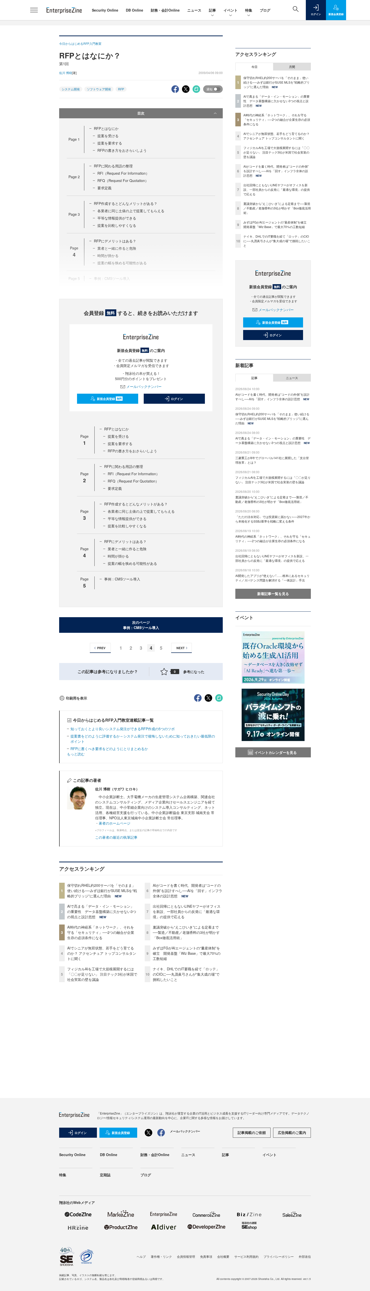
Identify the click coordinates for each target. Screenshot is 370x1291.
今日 (254, 66)
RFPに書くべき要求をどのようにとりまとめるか (109, 748)
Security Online (105, 10)
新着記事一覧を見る (273, 593)
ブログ (265, 10)
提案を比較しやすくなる (116, 225)
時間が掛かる (118, 556)
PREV (101, 648)
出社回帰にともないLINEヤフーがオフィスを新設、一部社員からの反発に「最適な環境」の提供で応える (186, 911)
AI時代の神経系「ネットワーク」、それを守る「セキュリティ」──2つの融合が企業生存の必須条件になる (100, 932)
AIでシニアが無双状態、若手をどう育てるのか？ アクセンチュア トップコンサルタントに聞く (101, 953)
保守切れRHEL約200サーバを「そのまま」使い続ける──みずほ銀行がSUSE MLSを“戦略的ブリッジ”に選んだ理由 (102, 890)
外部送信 (305, 1256)
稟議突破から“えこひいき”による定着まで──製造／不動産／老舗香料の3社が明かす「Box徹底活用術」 (186, 932)
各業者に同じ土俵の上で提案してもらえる (130, 210)
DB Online (134, 10)
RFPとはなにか (106, 128)
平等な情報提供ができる (116, 217)
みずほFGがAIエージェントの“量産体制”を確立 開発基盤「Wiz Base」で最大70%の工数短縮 (186, 953)
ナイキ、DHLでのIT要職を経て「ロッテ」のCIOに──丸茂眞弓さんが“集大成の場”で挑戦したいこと (186, 974)
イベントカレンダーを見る (275, 752)
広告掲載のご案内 (292, 1132)
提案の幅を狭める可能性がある (132, 563)
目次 (140, 113)
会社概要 (223, 1256)
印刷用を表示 (76, 697)
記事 (212, 10)
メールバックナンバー (144, 386)
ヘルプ (141, 1256)
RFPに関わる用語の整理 (113, 165)
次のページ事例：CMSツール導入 (141, 625)
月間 (292, 66)
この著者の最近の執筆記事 (116, 837)
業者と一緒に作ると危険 (127, 548)
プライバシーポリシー (279, 1256)
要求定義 (104, 187)
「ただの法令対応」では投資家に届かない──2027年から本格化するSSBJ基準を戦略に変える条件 (272, 518)
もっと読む (76, 753)
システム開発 (71, 89)
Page (74, 139)
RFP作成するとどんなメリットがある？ (125, 203)
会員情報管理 (186, 1256)
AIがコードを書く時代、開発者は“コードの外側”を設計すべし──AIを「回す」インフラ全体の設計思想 (187, 890)
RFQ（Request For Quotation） (123, 180)
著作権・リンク (161, 1256)
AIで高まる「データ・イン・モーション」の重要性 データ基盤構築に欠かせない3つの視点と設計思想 (101, 911)
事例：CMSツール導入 (122, 578)
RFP (121, 89)
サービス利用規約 (246, 1256)
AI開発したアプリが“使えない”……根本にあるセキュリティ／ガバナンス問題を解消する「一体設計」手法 (272, 577)
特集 (248, 10)
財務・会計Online (165, 10)
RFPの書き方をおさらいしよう (122, 150)
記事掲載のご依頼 (252, 1132)
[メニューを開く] (34, 10)
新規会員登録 (109, 398)
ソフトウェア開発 (99, 89)
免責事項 (206, 1256)
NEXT (180, 648)
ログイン (177, 398)
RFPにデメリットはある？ (115, 240)
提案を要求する (109, 142)
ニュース (194, 10)
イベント (231, 10)
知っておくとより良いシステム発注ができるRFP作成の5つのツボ (122, 728)
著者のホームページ (114, 823)
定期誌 (105, 1174)
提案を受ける (108, 135)
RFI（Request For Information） (123, 173)
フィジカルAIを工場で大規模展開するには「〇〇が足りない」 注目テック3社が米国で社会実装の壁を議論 (102, 974)
